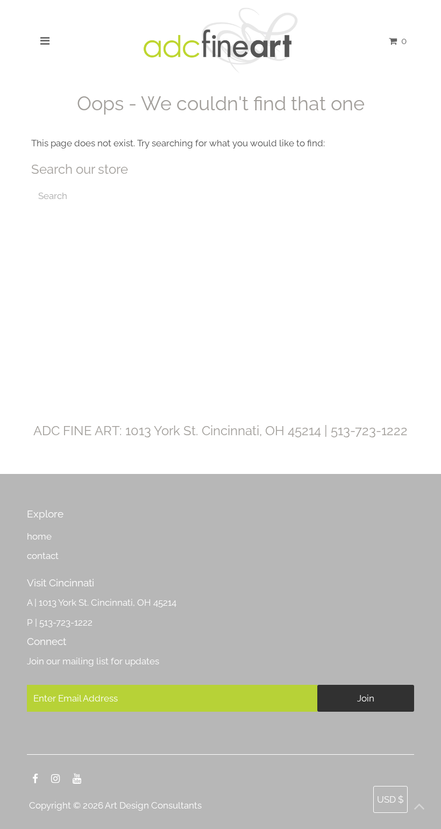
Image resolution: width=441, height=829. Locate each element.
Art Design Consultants (153, 805)
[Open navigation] (45, 40)
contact (43, 555)
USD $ (390, 799)
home (39, 536)
